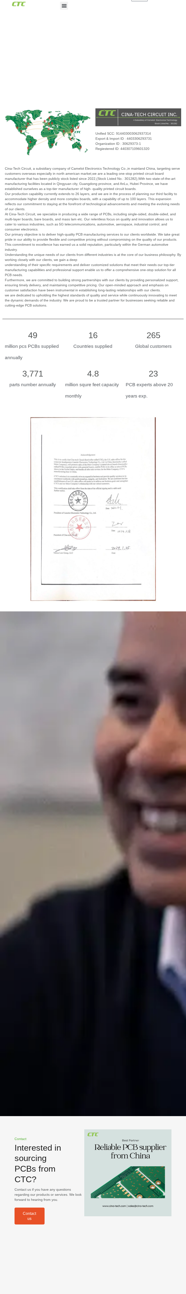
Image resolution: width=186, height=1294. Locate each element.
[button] (64, 6)
